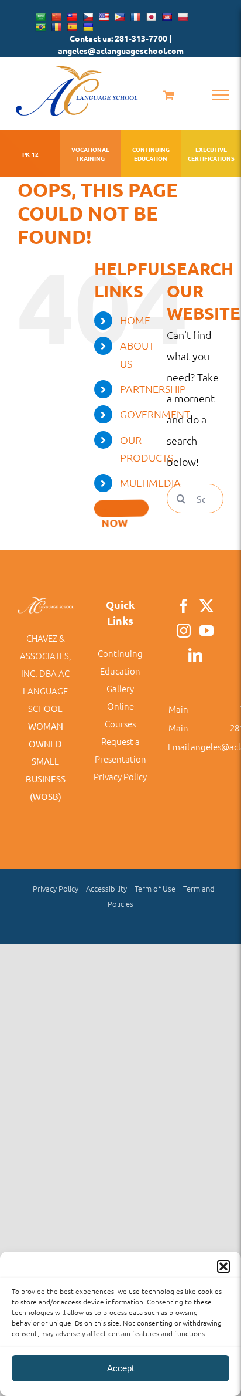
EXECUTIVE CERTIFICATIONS (211, 153)
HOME (135, 320)
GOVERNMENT (155, 414)
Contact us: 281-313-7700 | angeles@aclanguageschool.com (121, 44)
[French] (135, 17)
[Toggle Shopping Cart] (168, 95)
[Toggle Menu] (220, 95)
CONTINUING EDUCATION (151, 153)
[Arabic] (40, 17)
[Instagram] (184, 631)
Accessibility (106, 888)
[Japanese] (151, 17)
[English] (103, 17)
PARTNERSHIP (153, 388)
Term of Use (155, 888)
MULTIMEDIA (150, 482)
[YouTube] (206, 631)
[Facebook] (184, 606)
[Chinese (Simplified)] (56, 17)
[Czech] (87, 17)
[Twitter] (206, 606)
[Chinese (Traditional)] (72, 17)
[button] (223, 1266)
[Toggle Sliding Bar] (122, 508)
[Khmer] (166, 17)
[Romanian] (56, 27)
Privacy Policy (120, 776)
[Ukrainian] (87, 27)
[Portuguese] (40, 27)
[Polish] (182, 17)
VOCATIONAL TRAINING (90, 153)
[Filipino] (119, 17)
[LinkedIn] (195, 655)
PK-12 (30, 154)
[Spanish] (72, 27)
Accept (120, 1368)
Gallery (120, 688)
